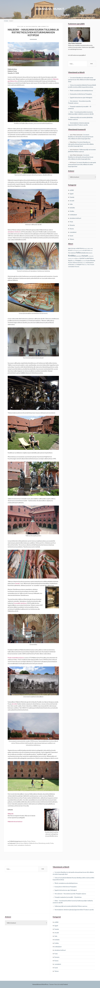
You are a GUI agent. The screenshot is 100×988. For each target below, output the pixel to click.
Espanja (72, 197)
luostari (82, 258)
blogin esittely (90, 248)
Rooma (72, 228)
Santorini (80, 262)
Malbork (26, 843)
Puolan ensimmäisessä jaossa (16, 657)
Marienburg (41, 843)
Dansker (17, 583)
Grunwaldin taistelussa (20, 603)
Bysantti (70, 250)
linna (21, 843)
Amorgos (73, 248)
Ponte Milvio (83, 260)
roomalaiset (73, 232)
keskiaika (24, 841)
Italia (71, 204)
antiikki (72, 190)
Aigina (69, 248)
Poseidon (88, 260)
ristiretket (10, 845)
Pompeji (78, 260)
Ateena (82, 248)
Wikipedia (10, 813)
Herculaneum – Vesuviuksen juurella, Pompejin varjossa (70, 893)
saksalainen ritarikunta (14, 232)
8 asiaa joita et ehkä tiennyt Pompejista (81, 94)
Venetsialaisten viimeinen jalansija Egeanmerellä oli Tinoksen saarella (74, 909)
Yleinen (33, 841)
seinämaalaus (71, 264)
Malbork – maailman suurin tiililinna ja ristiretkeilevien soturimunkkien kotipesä (33, 32)
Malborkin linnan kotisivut (15, 821)
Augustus (85, 248)
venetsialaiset (71, 266)
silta (75, 264)
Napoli (70, 260)
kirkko (87, 252)
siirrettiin (14, 704)
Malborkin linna (33, 843)
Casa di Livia (80, 250)
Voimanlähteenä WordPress (40, 984)
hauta (91, 250)
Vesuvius (77, 266)
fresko (88, 250)
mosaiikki (87, 258)
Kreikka (72, 211)
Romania (72, 225)
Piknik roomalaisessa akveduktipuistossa (81, 90)
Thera (83, 264)
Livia (78, 258)
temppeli (78, 264)
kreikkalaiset (73, 214)
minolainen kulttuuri (75, 218)
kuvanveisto (78, 256)
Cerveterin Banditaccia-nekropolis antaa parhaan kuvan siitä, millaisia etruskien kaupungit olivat (82, 79)
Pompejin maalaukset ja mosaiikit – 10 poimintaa (68, 897)
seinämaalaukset (90, 262)
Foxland (65, 984)
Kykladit (85, 256)
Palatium (73, 260)
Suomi (71, 235)
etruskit (72, 200)
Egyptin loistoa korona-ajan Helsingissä (81, 97)
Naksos (91, 258)
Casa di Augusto (75, 250)
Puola (29, 841)
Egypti (71, 193)
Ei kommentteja (44, 26)
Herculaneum (72, 253)
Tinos (88, 264)
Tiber (86, 264)
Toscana (92, 264)
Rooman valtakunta (72, 262)
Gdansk (18, 843)
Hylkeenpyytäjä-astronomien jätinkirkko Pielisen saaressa (71, 906)
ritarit (15, 845)
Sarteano (84, 262)
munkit (48, 843)
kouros (90, 252)
